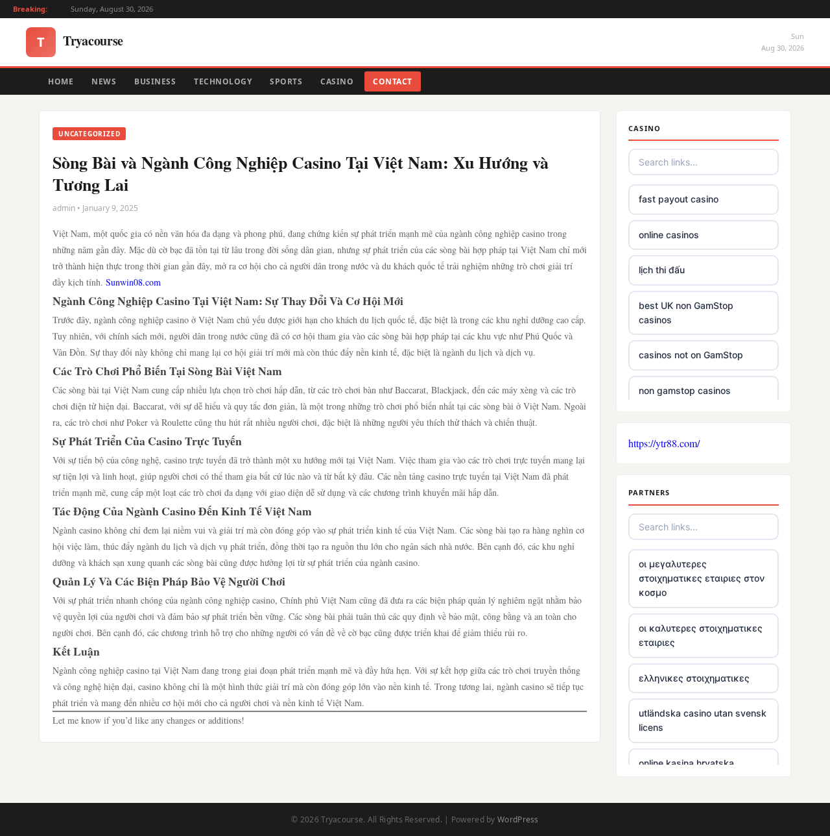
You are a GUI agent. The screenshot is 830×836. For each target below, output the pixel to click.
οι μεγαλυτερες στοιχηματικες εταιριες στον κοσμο (702, 578)
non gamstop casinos (685, 390)
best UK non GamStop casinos (686, 312)
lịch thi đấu (662, 269)
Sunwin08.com (133, 282)
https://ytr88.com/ (664, 443)
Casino (336, 81)
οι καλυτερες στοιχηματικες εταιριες (701, 635)
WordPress (518, 819)
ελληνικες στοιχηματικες (694, 677)
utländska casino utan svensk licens (702, 720)
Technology (223, 81)
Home (60, 81)
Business (155, 81)
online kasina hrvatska (686, 762)
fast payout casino (678, 198)
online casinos (669, 234)
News (103, 81)
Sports (286, 81)
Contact (392, 81)
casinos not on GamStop (691, 354)
